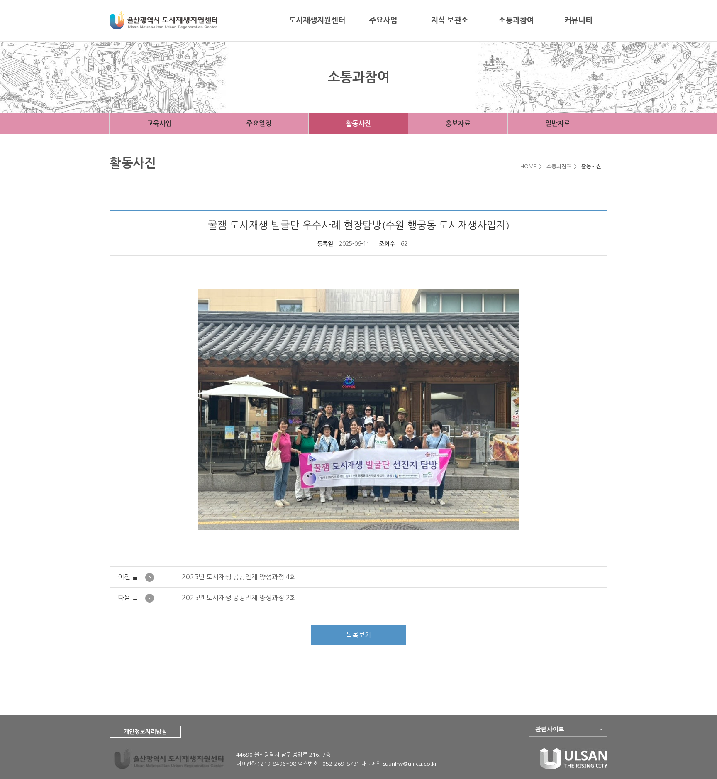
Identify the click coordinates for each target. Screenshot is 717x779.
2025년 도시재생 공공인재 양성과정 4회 (239, 576)
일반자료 (557, 123)
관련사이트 (549, 728)
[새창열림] (573, 767)
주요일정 (258, 123)
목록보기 (358, 635)
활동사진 (358, 123)
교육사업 (159, 123)
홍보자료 (458, 123)
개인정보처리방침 (145, 732)
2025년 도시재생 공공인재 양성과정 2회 (239, 597)
